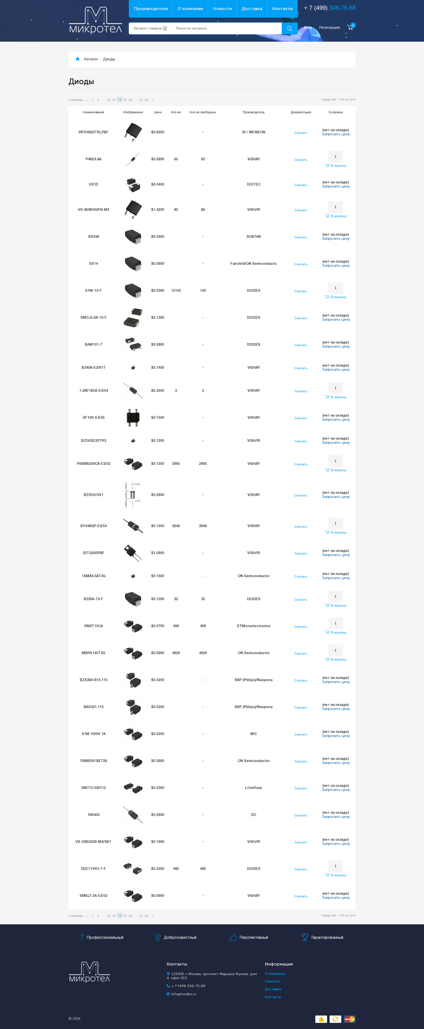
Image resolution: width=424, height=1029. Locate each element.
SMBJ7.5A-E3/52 (93, 896)
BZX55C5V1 (93, 495)
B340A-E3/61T (94, 367)
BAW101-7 (93, 344)
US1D (93, 184)
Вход (308, 27)
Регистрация (329, 27)
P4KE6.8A (93, 159)
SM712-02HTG (93, 788)
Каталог (91, 59)
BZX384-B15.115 (93, 680)
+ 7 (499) (330, 7)
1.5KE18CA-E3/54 (93, 391)
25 (125, 100)
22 (108, 100)
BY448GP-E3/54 (93, 526)
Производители (151, 8)
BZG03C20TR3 (93, 441)
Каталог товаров (148, 28)
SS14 (93, 264)
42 (146, 100)
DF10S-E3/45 (94, 417)
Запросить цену (336, 134)
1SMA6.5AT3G (94, 576)
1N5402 (93, 815)
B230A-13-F (93, 599)
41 (141, 100)
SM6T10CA (93, 626)
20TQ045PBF (94, 553)
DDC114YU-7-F (93, 869)
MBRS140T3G (93, 653)
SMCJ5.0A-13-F (93, 317)
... (103, 100)
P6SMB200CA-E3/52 (93, 464)
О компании (190, 8)
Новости (222, 8)
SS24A (93, 237)
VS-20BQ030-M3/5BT (93, 842)
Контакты (282, 8)
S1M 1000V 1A (94, 734)
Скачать (300, 133)
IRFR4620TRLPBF (93, 132)
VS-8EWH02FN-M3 (93, 210)
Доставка (252, 8)
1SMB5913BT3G (93, 761)
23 (114, 100)
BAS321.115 (94, 707)
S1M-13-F (93, 290)
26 (130, 100)
